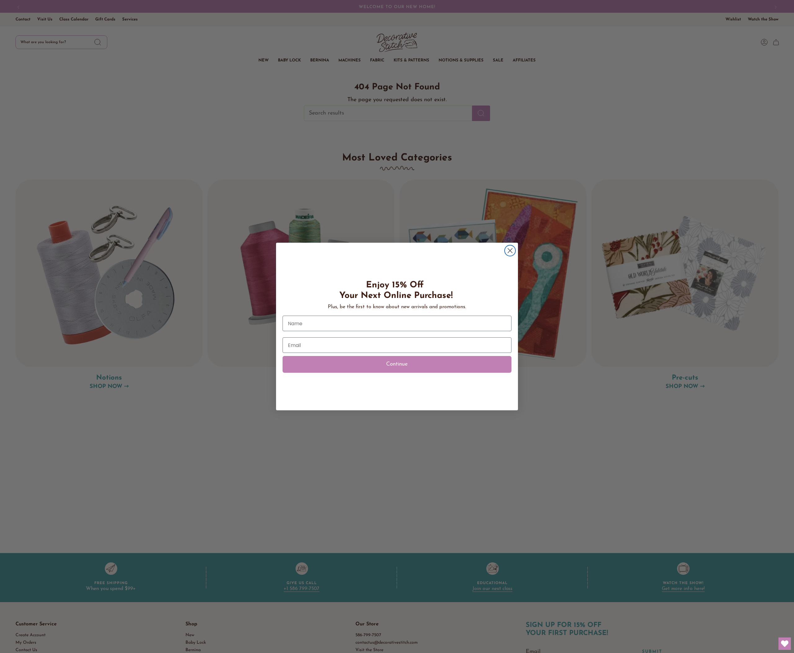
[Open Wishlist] (784, 643)
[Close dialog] (510, 250)
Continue (397, 364)
